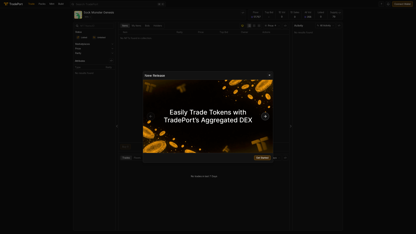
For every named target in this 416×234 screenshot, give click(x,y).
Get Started (262, 157)
